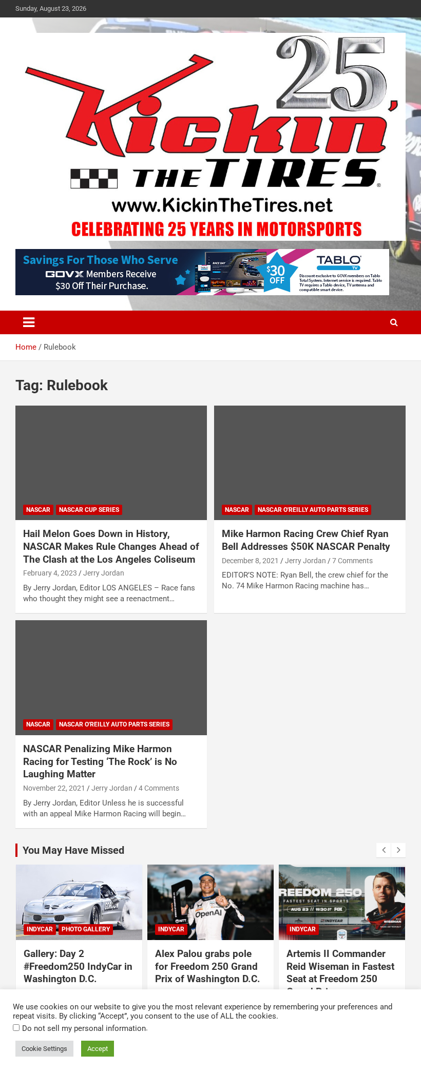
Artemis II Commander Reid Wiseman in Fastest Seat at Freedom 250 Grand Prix (340, 973)
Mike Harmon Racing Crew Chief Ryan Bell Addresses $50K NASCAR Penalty (306, 540)
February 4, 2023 (50, 573)
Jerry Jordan (103, 573)
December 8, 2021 (250, 561)
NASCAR (38, 509)
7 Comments (352, 561)
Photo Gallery (86, 929)
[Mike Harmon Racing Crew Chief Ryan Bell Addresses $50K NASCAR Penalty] (310, 463)
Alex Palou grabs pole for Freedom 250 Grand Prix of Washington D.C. (207, 966)
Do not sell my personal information (84, 1028)
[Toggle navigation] (28, 322)
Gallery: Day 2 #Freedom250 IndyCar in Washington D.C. (78, 966)
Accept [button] (97, 1048)
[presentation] (383, 850)
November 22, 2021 (54, 788)
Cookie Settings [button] (44, 1048)
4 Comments (159, 788)
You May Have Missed (73, 850)
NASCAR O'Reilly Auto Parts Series (313, 509)
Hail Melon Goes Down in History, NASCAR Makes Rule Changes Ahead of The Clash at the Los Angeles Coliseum (111, 546)
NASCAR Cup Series (89, 509)
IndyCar (40, 929)
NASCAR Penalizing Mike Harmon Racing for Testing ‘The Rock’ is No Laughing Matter (100, 761)
